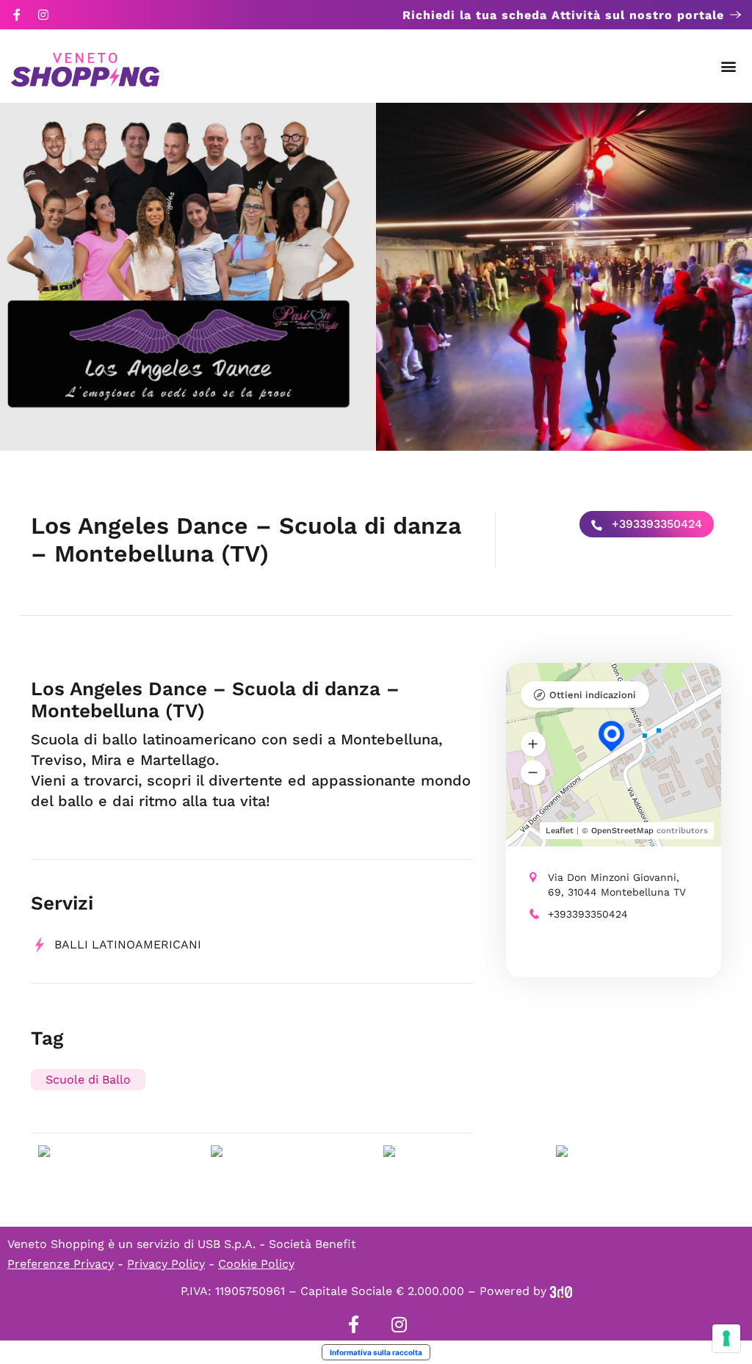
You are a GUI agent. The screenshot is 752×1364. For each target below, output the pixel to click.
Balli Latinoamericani (127, 944)
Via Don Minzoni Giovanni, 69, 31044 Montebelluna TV (617, 884)
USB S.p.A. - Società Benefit (277, 1244)
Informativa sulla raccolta (376, 1352)
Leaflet (560, 830)
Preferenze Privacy (60, 1264)
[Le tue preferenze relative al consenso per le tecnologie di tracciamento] (726, 1338)
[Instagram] (43, 15)
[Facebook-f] (17, 15)
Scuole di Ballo (88, 1080)
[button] (729, 66)
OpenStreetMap (622, 830)
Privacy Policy (166, 1264)
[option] (188, 277)
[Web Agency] (561, 1291)
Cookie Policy (256, 1264)
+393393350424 (655, 524)
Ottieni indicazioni (592, 694)
